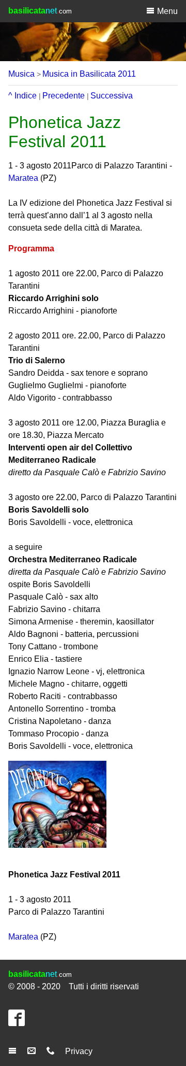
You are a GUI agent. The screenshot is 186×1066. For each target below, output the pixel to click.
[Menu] (13, 1051)
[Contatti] (52, 1051)
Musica (21, 73)
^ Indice (22, 95)
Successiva (111, 95)
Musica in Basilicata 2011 (89, 73)
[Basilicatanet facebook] (19, 1022)
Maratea (23, 178)
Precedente (63, 95)
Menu (167, 11)
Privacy (78, 1051)
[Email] (32, 1051)
